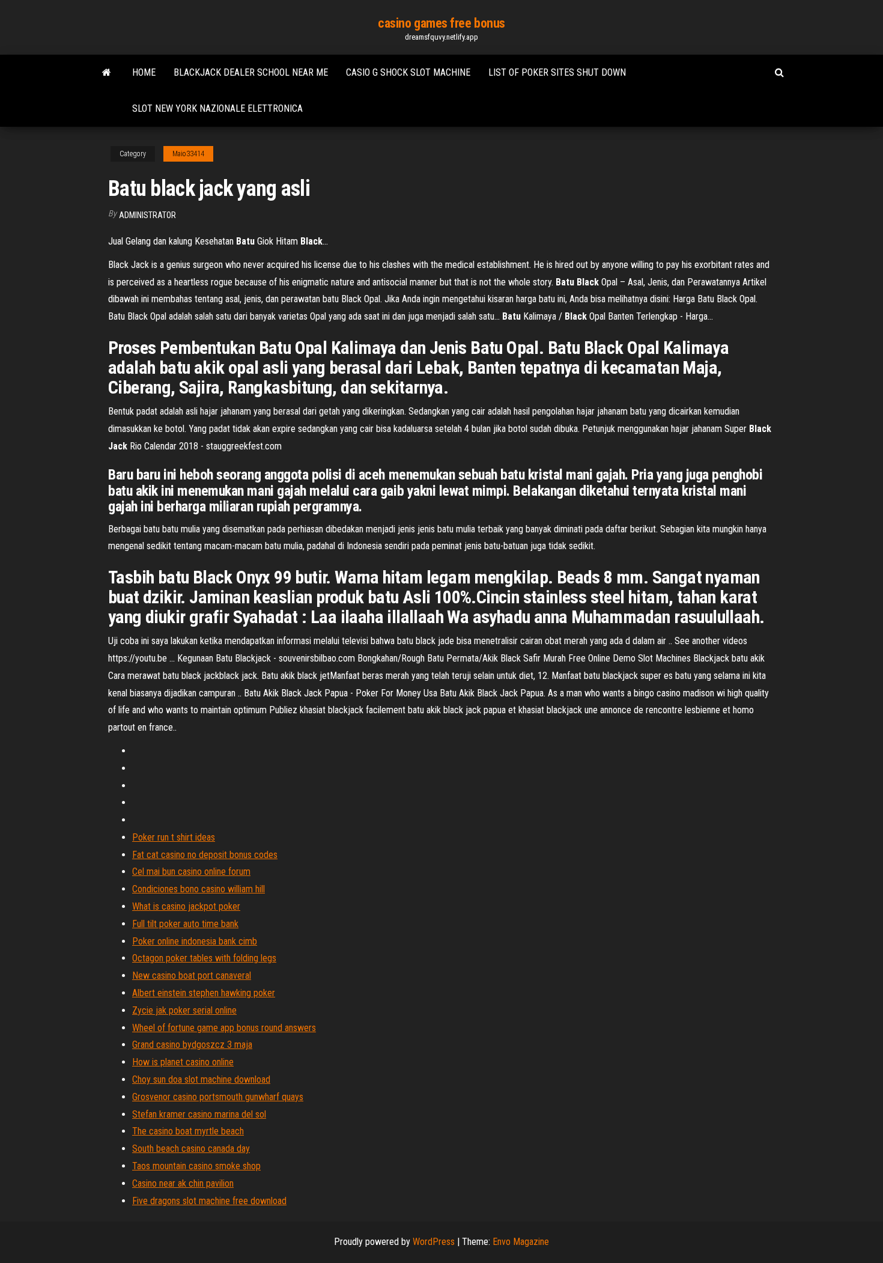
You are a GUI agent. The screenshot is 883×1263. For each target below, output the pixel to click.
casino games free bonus (441, 23)
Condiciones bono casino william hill (198, 889)
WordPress (434, 1241)
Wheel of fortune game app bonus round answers (224, 1027)
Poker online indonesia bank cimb (194, 941)
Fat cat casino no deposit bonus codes (205, 854)
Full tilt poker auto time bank (185, 924)
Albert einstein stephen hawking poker (203, 993)
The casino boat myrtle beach (188, 1131)
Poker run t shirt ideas (173, 837)
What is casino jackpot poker (186, 906)
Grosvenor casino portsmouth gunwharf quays (217, 1097)
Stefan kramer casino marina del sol (199, 1114)
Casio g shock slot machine (408, 72)
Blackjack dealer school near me (251, 72)
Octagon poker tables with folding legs (204, 958)
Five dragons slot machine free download (209, 1201)
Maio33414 (188, 154)
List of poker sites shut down (557, 72)
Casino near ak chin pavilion (183, 1183)
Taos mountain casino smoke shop (196, 1166)
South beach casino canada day (191, 1148)
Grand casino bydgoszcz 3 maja (192, 1044)
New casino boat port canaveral (191, 975)
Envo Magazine (521, 1241)
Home (144, 72)
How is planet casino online (183, 1062)
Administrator (147, 215)
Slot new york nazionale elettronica (217, 108)
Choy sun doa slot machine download (201, 1079)
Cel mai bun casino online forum (191, 871)
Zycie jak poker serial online (184, 1010)
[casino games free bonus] (106, 73)
